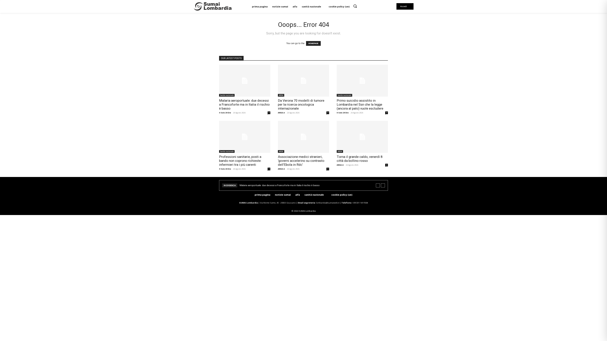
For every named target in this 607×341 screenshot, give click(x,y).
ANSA (281, 95)
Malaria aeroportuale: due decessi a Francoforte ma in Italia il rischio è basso (244, 104)
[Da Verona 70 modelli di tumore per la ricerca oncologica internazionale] (303, 81)
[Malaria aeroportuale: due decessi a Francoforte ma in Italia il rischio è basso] (244, 81)
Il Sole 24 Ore (225, 112)
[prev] (378, 185)
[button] (355, 6)
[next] (383, 185)
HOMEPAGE (313, 43)
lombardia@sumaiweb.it (328, 202)
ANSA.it (281, 112)
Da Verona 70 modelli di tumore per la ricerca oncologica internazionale (301, 104)
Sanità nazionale (227, 95)
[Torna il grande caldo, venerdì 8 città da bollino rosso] (362, 137)
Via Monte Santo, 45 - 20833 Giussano (278, 202)
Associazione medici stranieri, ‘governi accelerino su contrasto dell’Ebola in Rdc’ (301, 161)
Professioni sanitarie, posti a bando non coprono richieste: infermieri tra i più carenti (240, 161)
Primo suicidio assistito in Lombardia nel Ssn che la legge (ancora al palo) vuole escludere (360, 104)
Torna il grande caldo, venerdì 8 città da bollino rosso (360, 159)
